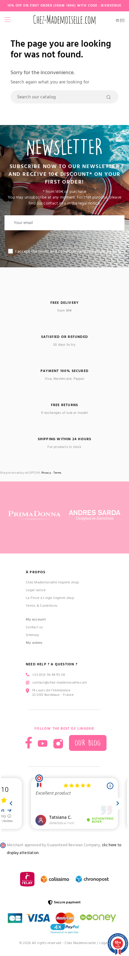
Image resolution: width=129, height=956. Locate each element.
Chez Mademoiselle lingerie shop (52, 582)
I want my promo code (53, 940)
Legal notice (36, 590)
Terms (57, 473)
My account (36, 619)
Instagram (58, 743)
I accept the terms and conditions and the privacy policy (68, 251)
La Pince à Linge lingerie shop (50, 597)
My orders (34, 642)
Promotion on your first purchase (53, 904)
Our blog (87, 743)
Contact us (34, 627)
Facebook (29, 742)
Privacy (46, 473)
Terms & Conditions (41, 605)
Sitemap (32, 635)
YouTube (42, 743)
